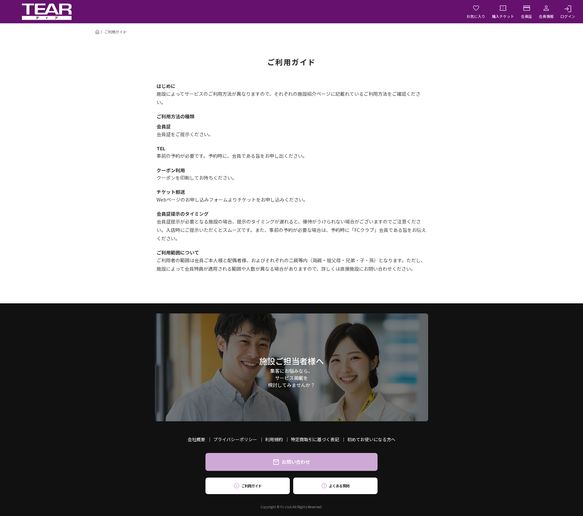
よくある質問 (339, 485)
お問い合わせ (296, 461)
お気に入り (476, 15)
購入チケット (503, 15)
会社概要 (196, 439)
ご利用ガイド (251, 485)
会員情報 (546, 15)
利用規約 (274, 439)
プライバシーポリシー (235, 439)
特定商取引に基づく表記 (315, 439)
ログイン (567, 15)
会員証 (526, 15)
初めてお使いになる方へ (371, 439)
